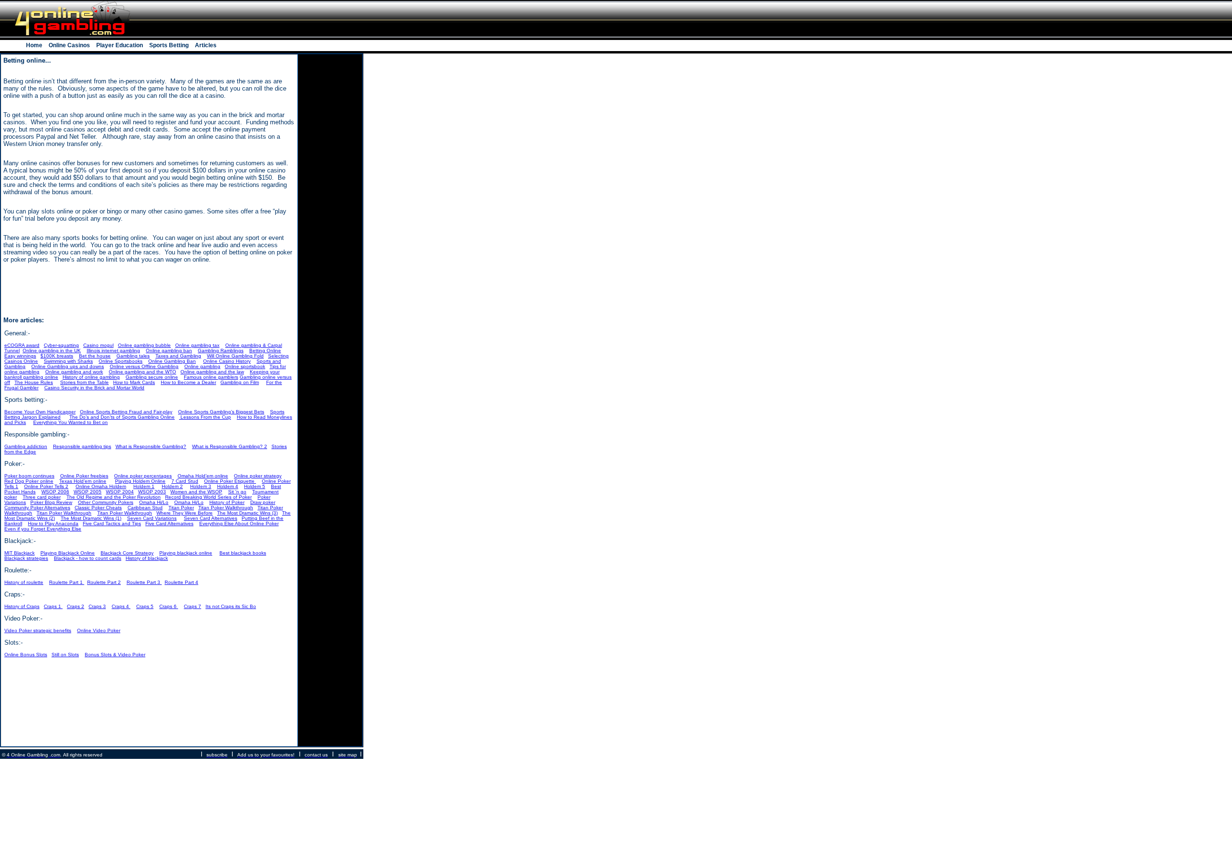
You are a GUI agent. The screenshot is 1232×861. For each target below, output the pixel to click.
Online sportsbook (245, 366)
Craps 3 (97, 606)
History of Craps (21, 606)
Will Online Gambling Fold (235, 355)
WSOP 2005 (88, 491)
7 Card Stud (184, 481)
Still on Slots (65, 654)
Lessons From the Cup (205, 417)
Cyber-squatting (61, 345)
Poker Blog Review (51, 502)
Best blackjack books (242, 553)
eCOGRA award (21, 345)
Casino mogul (98, 345)
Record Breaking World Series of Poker (208, 497)
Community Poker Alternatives (37, 507)
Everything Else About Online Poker (239, 523)
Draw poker (262, 502)
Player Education (119, 45)
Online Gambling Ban (172, 361)
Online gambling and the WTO (142, 371)
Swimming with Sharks (68, 361)
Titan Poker (181, 507)
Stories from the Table (84, 382)
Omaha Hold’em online (203, 475)
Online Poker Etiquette (230, 481)
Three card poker (42, 497)
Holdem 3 (200, 486)
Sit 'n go (237, 491)
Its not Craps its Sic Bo (230, 606)
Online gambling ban (169, 350)
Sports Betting (169, 45)
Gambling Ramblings (221, 350)
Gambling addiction (25, 446)
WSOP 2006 (55, 491)
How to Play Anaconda (53, 523)
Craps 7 (192, 606)
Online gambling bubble (144, 345)
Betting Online (265, 350)
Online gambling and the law (212, 371)
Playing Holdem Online (140, 481)
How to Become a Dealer (188, 382)
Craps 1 (53, 606)
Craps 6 (168, 606)
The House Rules (33, 382)
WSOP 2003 (152, 491)
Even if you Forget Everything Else (42, 528)
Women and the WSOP (196, 491)
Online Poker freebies (84, 475)
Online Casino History (227, 361)
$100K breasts (56, 355)
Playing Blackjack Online (67, 553)
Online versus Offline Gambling (144, 366)
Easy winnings (20, 355)
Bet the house (95, 355)
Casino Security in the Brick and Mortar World (94, 387)
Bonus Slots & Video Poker (115, 654)
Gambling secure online (152, 377)
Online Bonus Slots (25, 654)
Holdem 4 (227, 486)
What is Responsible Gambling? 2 (229, 446)
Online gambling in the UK (52, 350)
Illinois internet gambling (113, 350)
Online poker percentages (143, 475)
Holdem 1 (143, 486)
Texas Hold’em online (82, 481)
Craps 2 (75, 606)
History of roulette (23, 582)
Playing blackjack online (185, 553)
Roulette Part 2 (104, 582)
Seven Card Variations (152, 518)
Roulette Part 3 (144, 582)
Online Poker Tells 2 (46, 486)
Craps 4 (121, 606)
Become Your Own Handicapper (40, 411)
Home (35, 45)
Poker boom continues (29, 475)
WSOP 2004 (120, 491)
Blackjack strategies (26, 558)
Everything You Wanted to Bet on (70, 422)
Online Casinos (69, 45)
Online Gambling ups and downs (67, 366)
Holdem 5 (254, 486)
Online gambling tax (197, 345)
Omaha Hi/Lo (153, 502)
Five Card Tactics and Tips (112, 523)
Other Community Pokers (105, 502)
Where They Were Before (184, 513)
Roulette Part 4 (181, 582)
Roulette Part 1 (66, 582)
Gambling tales (133, 355)
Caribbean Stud (145, 507)
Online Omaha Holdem (101, 486)
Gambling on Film (239, 382)
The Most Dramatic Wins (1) (91, 518)
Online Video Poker (98, 630)
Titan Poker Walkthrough (225, 507)
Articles (205, 45)
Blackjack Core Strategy (127, 553)
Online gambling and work (74, 371)
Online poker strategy (258, 475)
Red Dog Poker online (28, 481)
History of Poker (226, 502)
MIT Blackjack (19, 553)
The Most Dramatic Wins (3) (247, 513)
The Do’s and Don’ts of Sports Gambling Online (122, 417)
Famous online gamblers (211, 377)
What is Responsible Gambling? (151, 446)
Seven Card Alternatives (210, 518)
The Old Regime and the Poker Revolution (113, 497)
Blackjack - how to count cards (87, 558)
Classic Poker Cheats (98, 507)
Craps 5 (145, 606)
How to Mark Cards (134, 382)
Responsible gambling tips (82, 446)
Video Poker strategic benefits (37, 630)
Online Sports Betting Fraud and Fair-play (126, 411)
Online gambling (202, 366)
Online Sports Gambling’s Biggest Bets (221, 411)
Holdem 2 (172, 486)
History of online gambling (91, 377)
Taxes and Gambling (178, 355)
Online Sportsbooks (120, 361)
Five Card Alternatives (169, 523)
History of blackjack (147, 558)
